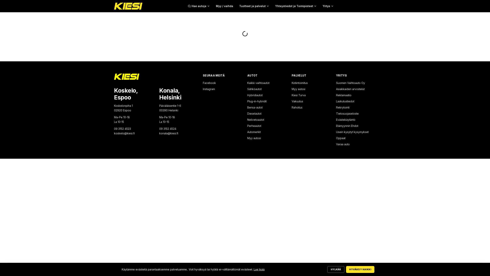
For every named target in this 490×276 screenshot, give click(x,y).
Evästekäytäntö (345, 119)
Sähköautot (254, 89)
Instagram (209, 89)
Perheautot (254, 125)
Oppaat (340, 138)
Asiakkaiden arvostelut (350, 89)
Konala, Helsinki (170, 94)
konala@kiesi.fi (168, 133)
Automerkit (254, 132)
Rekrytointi (343, 107)
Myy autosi (254, 138)
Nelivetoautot (255, 119)
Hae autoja (199, 6)
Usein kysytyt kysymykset (352, 132)
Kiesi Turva (299, 95)
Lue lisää (259, 269)
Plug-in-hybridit (257, 101)
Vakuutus (297, 101)
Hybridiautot (255, 95)
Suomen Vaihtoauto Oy (350, 83)
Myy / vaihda (224, 6)
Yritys (326, 6)
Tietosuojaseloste (347, 113)
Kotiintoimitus (300, 83)
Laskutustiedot (345, 101)
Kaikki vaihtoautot (258, 83)
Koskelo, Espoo (126, 94)
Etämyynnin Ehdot (347, 125)
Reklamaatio (343, 95)
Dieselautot (254, 113)
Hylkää (336, 269)
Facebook (209, 83)
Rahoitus (297, 107)
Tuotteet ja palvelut (252, 6)
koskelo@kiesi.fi (124, 133)
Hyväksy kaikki (360, 269)
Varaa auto (343, 144)
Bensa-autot (255, 107)
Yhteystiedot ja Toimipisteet (294, 6)
